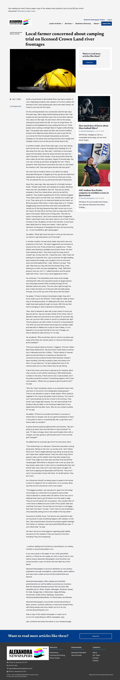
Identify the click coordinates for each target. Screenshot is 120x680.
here (51, 549)
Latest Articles (55, 24)
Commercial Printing (57, 655)
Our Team (96, 655)
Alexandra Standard (78, 652)
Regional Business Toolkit (107, 674)
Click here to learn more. (26, 11)
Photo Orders (55, 658)
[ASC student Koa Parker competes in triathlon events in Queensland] (94, 177)
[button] (62, 24)
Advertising (54, 652)
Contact (95, 658)
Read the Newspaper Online (94, 19)
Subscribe (107, 24)
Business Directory (83, 24)
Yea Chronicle (76, 655)
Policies (95, 661)
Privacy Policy (10, 676)
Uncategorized (15, 106)
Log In (109, 19)
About (96, 24)
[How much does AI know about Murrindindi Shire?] (94, 119)
